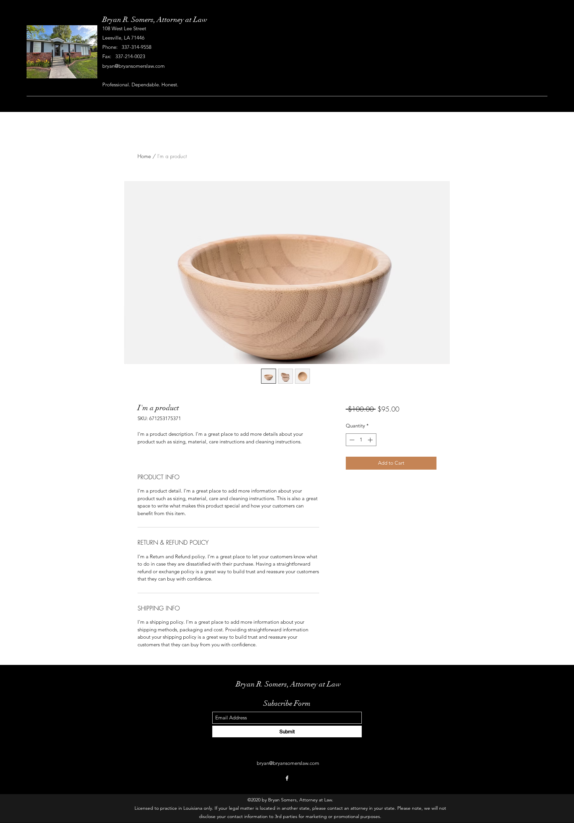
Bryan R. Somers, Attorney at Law (154, 19)
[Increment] (370, 440)
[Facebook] (287, 778)
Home (144, 156)
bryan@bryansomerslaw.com (133, 66)
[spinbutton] (360, 440)
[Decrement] (351, 440)
